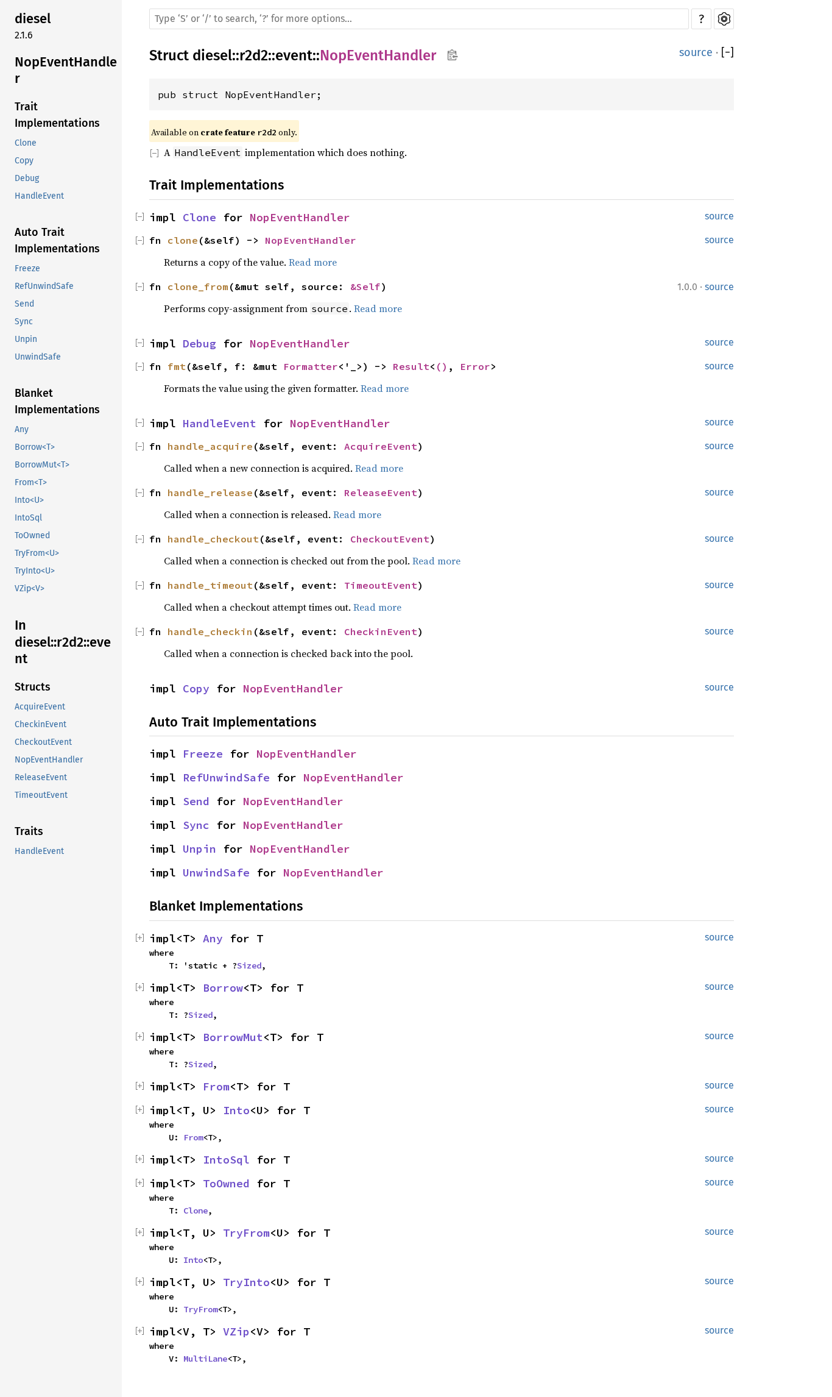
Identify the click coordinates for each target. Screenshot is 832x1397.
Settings (724, 19)
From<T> (31, 483)
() (441, 366)
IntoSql (28, 518)
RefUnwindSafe (44, 287)
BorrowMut (233, 1037)
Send (24, 304)
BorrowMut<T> (42, 465)
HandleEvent (39, 196)
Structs (33, 687)
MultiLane (205, 1358)
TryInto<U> (35, 571)
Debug (27, 179)
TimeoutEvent (41, 795)
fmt (176, 366)
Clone (26, 143)
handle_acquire (210, 446)
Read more (313, 262)
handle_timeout (210, 585)
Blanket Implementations (57, 402)
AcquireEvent (40, 707)
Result (411, 366)
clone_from (197, 286)
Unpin (26, 340)
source (696, 52)
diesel (33, 18)
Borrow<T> (35, 448)
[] (727, 52)
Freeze (27, 269)
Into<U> (29, 501)
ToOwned (32, 536)
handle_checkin (210, 631)
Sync (24, 322)
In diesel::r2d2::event (63, 642)
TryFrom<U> (37, 554)
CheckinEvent (40, 724)
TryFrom (246, 1233)
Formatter (310, 366)
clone (182, 240)
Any (22, 430)
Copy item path (452, 54)
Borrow (223, 988)
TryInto (246, 1282)
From (216, 1086)
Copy (24, 161)
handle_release (210, 492)
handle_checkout (213, 539)
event (293, 55)
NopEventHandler (66, 70)
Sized (249, 965)
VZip (236, 1331)
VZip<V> (29, 589)
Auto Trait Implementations (57, 241)
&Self (365, 286)
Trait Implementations (57, 115)
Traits (29, 831)
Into (236, 1110)
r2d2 (253, 55)
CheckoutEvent (43, 742)
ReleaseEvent (41, 777)
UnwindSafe (38, 357)
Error (475, 366)
